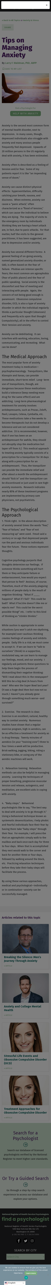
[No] (48, 1275)
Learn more (31, 1273)
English (11, 1283)
